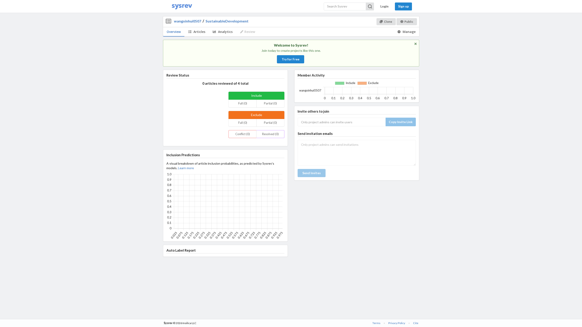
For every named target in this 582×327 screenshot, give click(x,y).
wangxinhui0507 (187, 21)
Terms (376, 323)
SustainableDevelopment (227, 21)
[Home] (182, 6)
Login (384, 6)
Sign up (403, 6)
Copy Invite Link (401, 122)
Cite (415, 323)
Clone (388, 22)
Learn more (186, 168)
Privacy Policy (396, 323)
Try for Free (290, 59)
